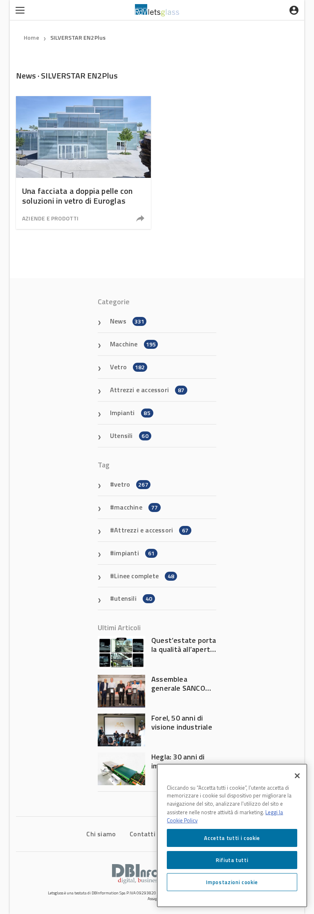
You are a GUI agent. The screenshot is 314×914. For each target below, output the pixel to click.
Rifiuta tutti (232, 860)
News (127, 321)
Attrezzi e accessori (147, 390)
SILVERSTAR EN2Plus (78, 37)
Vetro (127, 367)
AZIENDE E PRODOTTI (50, 218)
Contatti (142, 834)
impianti (134, 553)
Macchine (133, 344)
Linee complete (144, 576)
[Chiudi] (297, 776)
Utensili (129, 435)
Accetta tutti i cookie (232, 838)
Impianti (130, 413)
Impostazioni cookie (232, 882)
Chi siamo (101, 834)
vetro (131, 484)
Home (31, 37)
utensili (133, 598)
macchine (136, 507)
